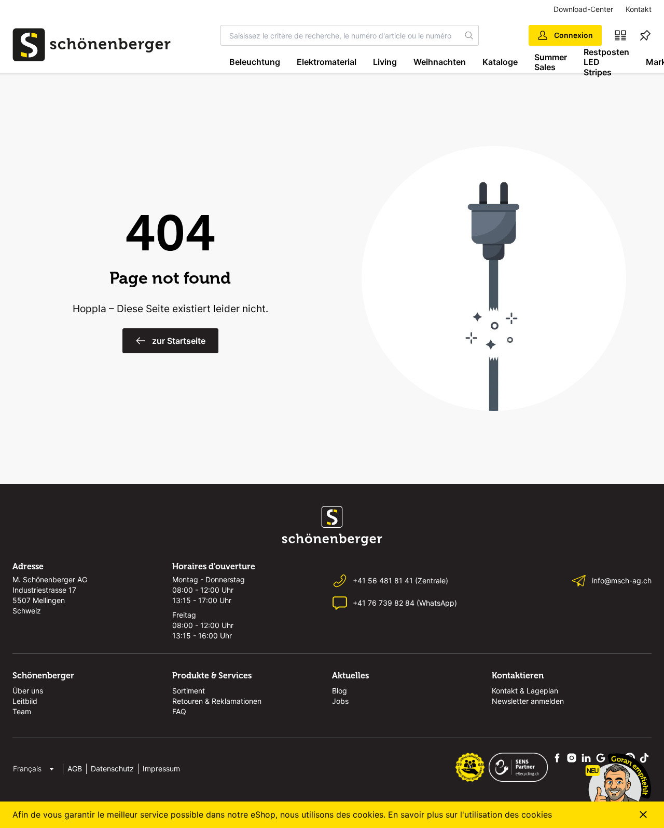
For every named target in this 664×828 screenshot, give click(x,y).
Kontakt (639, 9)
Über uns (27, 690)
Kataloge (500, 62)
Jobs (340, 701)
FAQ (179, 711)
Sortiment (188, 690)
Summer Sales (550, 62)
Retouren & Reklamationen (216, 701)
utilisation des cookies (508, 814)
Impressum (161, 768)
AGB (74, 768)
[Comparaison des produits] (620, 35)
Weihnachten (439, 62)
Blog (339, 690)
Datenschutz (112, 768)
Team (21, 711)
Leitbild (24, 701)
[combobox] (340, 35)
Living (385, 62)
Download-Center (583, 9)
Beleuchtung (254, 62)
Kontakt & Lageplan (525, 690)
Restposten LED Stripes (606, 62)
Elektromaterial (326, 62)
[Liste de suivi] (645, 35)
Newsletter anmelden (528, 701)
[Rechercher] (469, 35)
